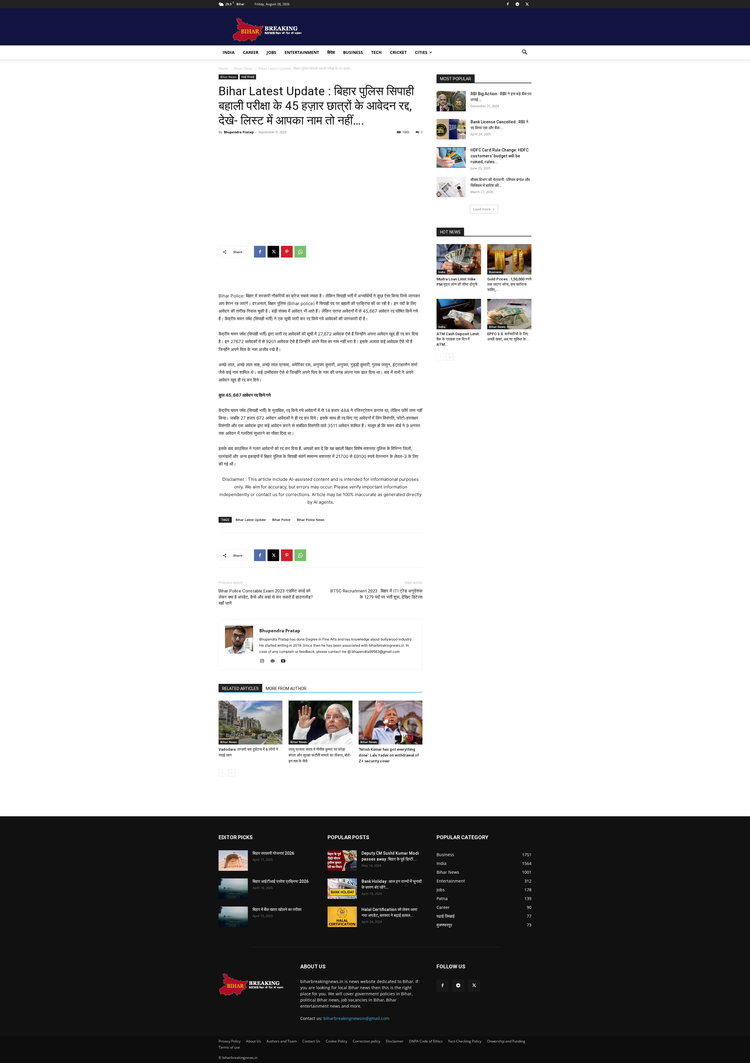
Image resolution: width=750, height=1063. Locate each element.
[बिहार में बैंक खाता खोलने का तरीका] (233, 917)
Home (224, 68)
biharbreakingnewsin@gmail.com (356, 1018)
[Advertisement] (320, 185)
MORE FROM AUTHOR (286, 688)
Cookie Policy (336, 1041)
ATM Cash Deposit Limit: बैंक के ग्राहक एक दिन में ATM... (458, 339)
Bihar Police (281, 519)
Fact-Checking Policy (464, 1041)
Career (250, 52)
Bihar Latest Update (251, 519)
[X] (527, 4)
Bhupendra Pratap (239, 132)
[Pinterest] (287, 252)
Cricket (398, 52)
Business (353, 52)
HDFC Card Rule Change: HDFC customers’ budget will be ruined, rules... (500, 156)
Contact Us (311, 1041)
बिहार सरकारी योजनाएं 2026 (273, 853)
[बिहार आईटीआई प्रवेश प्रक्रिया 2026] (233, 888)
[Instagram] (264, 661)
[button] (524, 53)
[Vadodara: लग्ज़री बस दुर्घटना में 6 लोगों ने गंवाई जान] (250, 723)
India (229, 52)
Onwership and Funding (506, 1041)
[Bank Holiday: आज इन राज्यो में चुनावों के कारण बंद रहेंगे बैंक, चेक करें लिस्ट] (342, 888)
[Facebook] (507, 4)
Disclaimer (394, 1041)
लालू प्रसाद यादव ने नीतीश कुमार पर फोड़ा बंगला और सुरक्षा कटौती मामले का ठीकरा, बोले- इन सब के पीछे (320, 755)
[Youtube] (285, 661)
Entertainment (301, 52)
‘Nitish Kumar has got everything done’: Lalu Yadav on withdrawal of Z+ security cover (389, 755)
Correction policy (366, 1041)
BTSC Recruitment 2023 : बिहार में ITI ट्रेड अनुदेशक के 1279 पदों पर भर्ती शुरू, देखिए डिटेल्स (376, 594)
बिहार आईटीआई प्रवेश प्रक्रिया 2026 (280, 881)
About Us (253, 1041)
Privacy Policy (230, 1041)
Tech (376, 52)
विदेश (331, 52)
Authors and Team (282, 1041)
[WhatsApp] (300, 252)
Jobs (271, 52)
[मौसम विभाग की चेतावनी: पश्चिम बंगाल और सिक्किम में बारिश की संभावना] (451, 187)
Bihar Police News (310, 519)
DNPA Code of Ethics (426, 1041)
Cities (421, 52)
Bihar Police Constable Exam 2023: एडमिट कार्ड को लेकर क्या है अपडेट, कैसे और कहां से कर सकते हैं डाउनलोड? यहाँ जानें (266, 597)
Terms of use (229, 1047)
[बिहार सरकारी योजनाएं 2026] (233, 860)
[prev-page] (222, 772)
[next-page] (231, 772)
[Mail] (274, 661)
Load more (482, 209)
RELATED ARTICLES (240, 688)
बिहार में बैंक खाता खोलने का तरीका (277, 909)
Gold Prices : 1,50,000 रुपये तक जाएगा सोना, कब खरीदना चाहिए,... (509, 284)
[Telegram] (517, 4)
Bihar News (243, 68)
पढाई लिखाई (247, 77)
